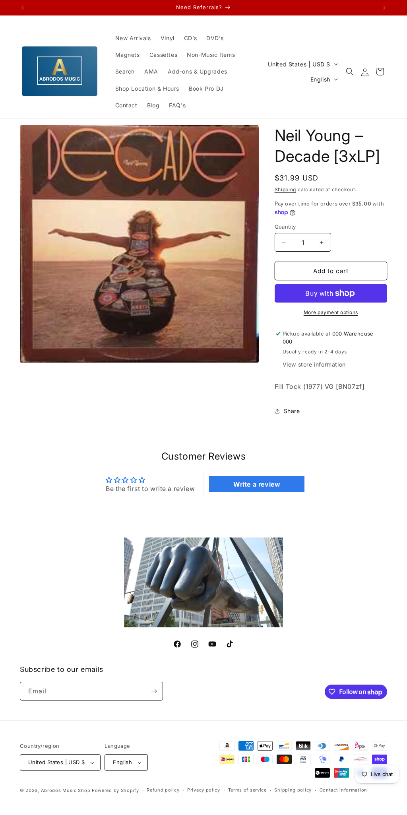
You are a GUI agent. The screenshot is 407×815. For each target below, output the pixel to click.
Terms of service (247, 790)
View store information (314, 364)
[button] (350, 71)
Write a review (256, 484)
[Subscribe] (154, 691)
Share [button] (292, 411)
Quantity (285, 226)
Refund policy (163, 790)
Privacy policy (203, 790)
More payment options (331, 312)
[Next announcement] (384, 7)
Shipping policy (293, 790)
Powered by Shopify (115, 790)
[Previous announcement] (22, 7)
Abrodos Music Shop (66, 790)
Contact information (343, 790)
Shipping (286, 189)
